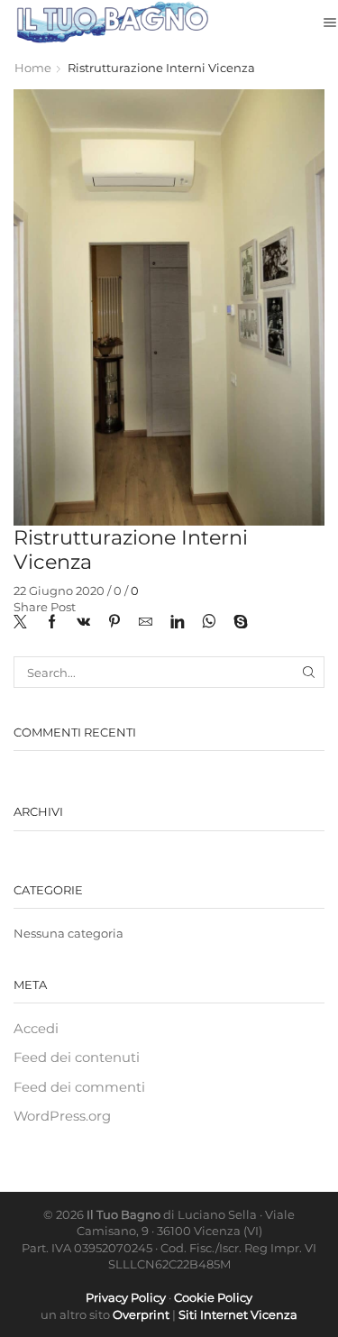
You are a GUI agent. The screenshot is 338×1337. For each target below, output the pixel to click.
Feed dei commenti (79, 1087)
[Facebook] (52, 623)
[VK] (83, 623)
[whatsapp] (208, 623)
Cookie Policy (213, 1297)
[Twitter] (25, 623)
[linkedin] (177, 623)
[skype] (236, 623)
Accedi (36, 1029)
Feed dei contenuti (77, 1057)
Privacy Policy (126, 1297)
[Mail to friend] (145, 623)
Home (32, 67)
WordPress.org (62, 1116)
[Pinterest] (114, 623)
